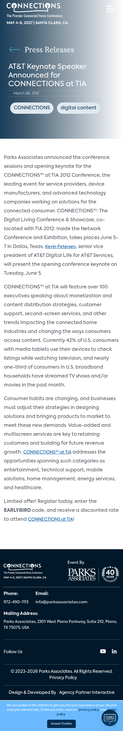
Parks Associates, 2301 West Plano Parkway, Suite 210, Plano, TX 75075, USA (60, 625)
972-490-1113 (16, 602)
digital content (78, 108)
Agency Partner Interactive (87, 693)
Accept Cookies (61, 723)
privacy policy (89, 709)
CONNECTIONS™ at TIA (47, 452)
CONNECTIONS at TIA (50, 519)
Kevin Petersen (60, 247)
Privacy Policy (63, 678)
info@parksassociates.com (61, 602)
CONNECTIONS (32, 108)
